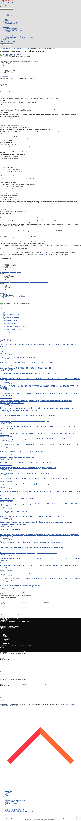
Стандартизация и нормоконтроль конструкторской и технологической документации (18, 260)
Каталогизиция (6, 641)
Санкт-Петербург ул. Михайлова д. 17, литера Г (6, 2)
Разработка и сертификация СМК (10, 22)
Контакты (5, 39)
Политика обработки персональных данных (23, 651)
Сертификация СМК (7, 640)
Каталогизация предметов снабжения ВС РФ (15, 35)
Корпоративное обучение (10, 29)
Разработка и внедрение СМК (11, 23)
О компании (7, 14)
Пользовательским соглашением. (7, 705)
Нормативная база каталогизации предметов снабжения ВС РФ (19, 36)
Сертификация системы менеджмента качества (15, 24)
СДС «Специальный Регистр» (11, 25)
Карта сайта (2, 623)
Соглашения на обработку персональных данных (21, 614)
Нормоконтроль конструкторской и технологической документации (14, 296)
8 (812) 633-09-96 (11, 3)
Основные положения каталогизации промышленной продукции (19, 37)
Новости (7, 17)
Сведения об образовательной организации (14, 30)
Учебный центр (6, 27)
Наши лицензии (8, 15)
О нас (4, 13)
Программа (2, 269)
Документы (7, 31)
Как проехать (16, 626)
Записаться (7, 269)
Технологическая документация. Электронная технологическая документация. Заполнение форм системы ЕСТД (24, 282)
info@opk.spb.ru (11, 5)
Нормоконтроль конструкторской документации (10, 272)
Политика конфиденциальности (7, 651)
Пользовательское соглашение (39, 651)
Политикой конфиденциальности (68, 704)
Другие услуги (6, 38)
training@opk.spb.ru (33, 78)
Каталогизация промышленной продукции (14, 33)
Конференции (8, 16)
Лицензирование (6, 639)
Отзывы (7, 20)
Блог (6, 19)
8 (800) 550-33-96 (3, 3)
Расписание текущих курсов (11, 28)
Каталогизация (6, 32)
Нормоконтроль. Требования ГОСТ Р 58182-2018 (10, 292)
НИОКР (4, 21)
